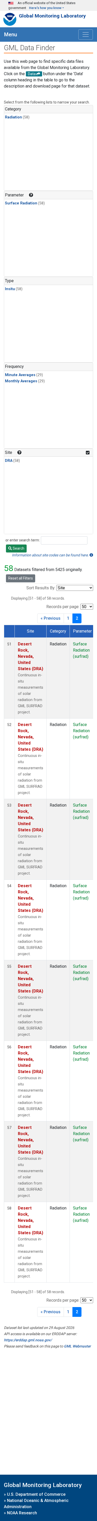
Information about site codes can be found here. (50, 555)
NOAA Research (22, 1512)
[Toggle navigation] (85, 34)
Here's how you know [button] (45, 8)
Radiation (13, 117)
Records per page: (62, 606)
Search (18, 548)
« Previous (51, 618)
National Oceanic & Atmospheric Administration (36, 1503)
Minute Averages (20, 375)
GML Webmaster (77, 1346)
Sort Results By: (40, 587)
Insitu (10, 289)
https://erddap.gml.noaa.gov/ (28, 1340)
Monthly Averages (21, 381)
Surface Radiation (21, 203)
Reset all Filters (20, 578)
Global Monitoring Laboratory (52, 16)
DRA (8, 461)
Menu (10, 34)
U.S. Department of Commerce (36, 1494)
